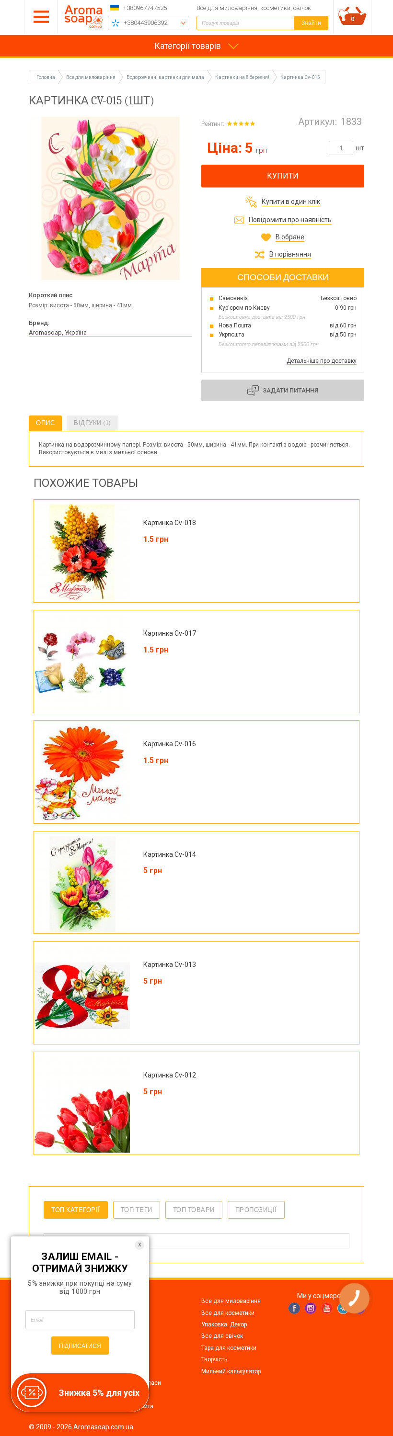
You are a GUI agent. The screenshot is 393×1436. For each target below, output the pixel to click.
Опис (45, 422)
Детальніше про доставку (322, 361)
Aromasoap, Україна (58, 332)
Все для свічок (222, 1336)
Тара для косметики (228, 1348)
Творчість (214, 1359)
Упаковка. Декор (224, 1324)
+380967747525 (145, 8)
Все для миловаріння (231, 1301)
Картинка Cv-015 (300, 77)
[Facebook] (294, 1308)
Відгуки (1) (92, 422)
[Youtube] (327, 1308)
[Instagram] (310, 1308)
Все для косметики (227, 1313)
